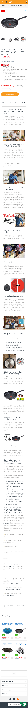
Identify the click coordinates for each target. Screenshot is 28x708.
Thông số (13, 103)
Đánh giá (24, 103)
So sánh (12, 61)
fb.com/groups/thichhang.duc (13, 583)
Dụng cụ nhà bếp (12, 5)
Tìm (20, 2)
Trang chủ (3, 5)
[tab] (2, 103)
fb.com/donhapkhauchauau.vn (12, 589)
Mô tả (2, 103)
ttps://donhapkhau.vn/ (9, 595)
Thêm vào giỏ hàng (10, 94)
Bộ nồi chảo (23, 5)
